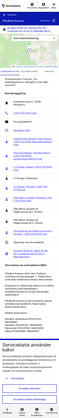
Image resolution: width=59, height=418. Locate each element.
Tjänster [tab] (49, 71)
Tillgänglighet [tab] (29, 71)
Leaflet (17, 66)
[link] (11, 6)
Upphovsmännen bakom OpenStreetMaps (41, 66)
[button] (34, 38)
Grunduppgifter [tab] (10, 71)
